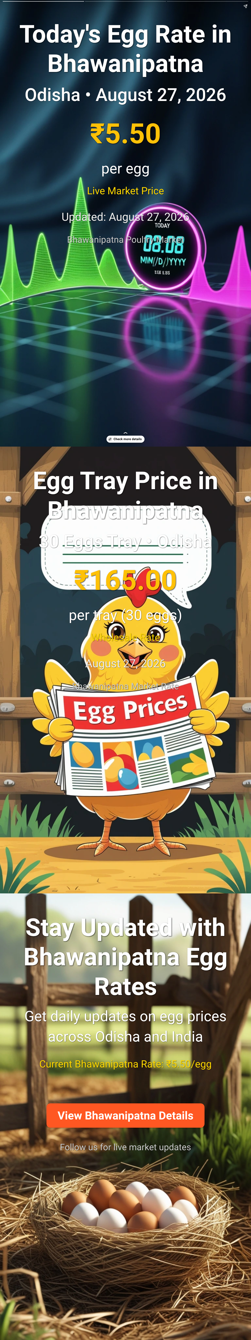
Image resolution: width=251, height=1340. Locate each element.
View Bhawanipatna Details (126, 1115)
